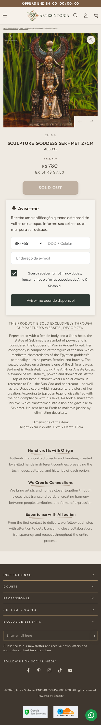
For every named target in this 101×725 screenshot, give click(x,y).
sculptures (13, 28)
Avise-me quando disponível (51, 300)
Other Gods (23, 28)
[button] (75, 15)
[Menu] (5, 15)
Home (6, 28)
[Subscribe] (95, 636)
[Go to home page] (48, 15)
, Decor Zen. (73, 328)
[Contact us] (91, 715)
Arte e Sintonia (25, 690)
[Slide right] (92, 122)
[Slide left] (80, 122)
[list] (50, 495)
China (51, 135)
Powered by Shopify (50, 696)
